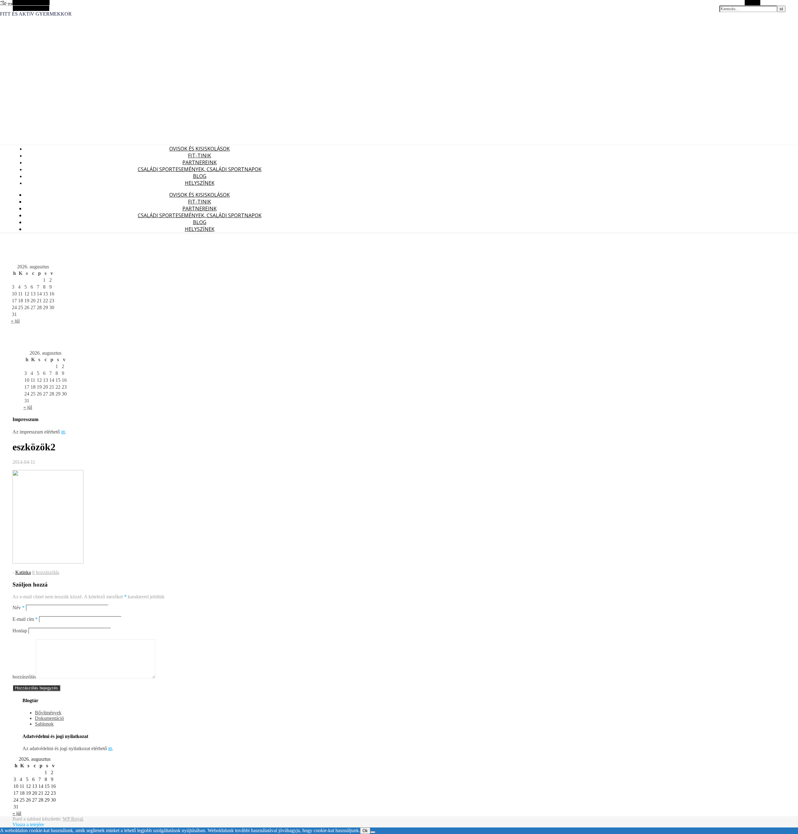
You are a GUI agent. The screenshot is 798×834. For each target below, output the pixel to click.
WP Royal (73, 819)
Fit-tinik (199, 155)
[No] (372, 832)
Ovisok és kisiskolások (199, 148)
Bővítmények (48, 712)
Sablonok (44, 723)
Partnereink (199, 162)
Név (18, 607)
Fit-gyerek (9, 3)
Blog (199, 176)
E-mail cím (25, 619)
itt (63, 431)
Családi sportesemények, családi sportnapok (200, 169)
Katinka (23, 572)
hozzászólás (24, 676)
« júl (15, 321)
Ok (365, 830)
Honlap (19, 630)
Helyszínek (199, 183)
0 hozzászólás (45, 572)
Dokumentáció (49, 718)
